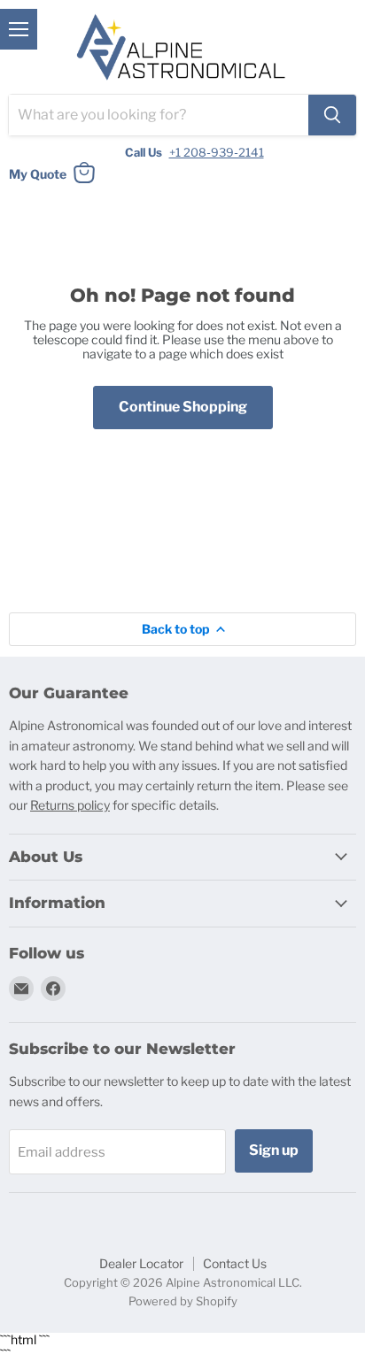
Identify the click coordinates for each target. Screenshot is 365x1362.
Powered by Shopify (182, 1301)
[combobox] (158, 115)
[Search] (332, 115)
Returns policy (70, 804)
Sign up (274, 1150)
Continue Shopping (183, 406)
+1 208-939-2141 (216, 152)
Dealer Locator (141, 1263)
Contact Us (235, 1263)
